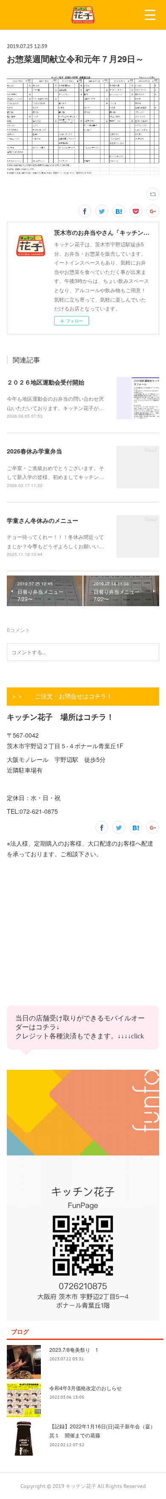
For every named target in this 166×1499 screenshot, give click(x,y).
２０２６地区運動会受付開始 (45, 382)
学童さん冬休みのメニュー (42, 520)
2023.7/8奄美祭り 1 (73, 1349)
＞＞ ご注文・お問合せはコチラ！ (61, 696)
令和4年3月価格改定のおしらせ (85, 1387)
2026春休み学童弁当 (34, 451)
